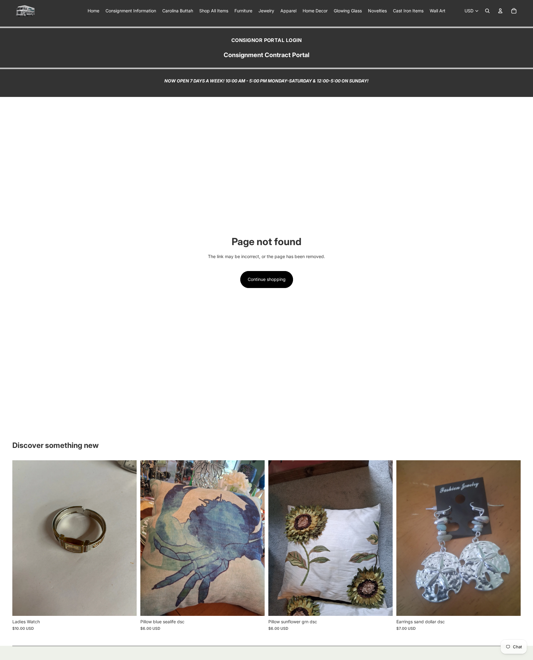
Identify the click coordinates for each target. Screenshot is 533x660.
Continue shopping (267, 279)
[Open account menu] (500, 11)
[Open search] (487, 11)
